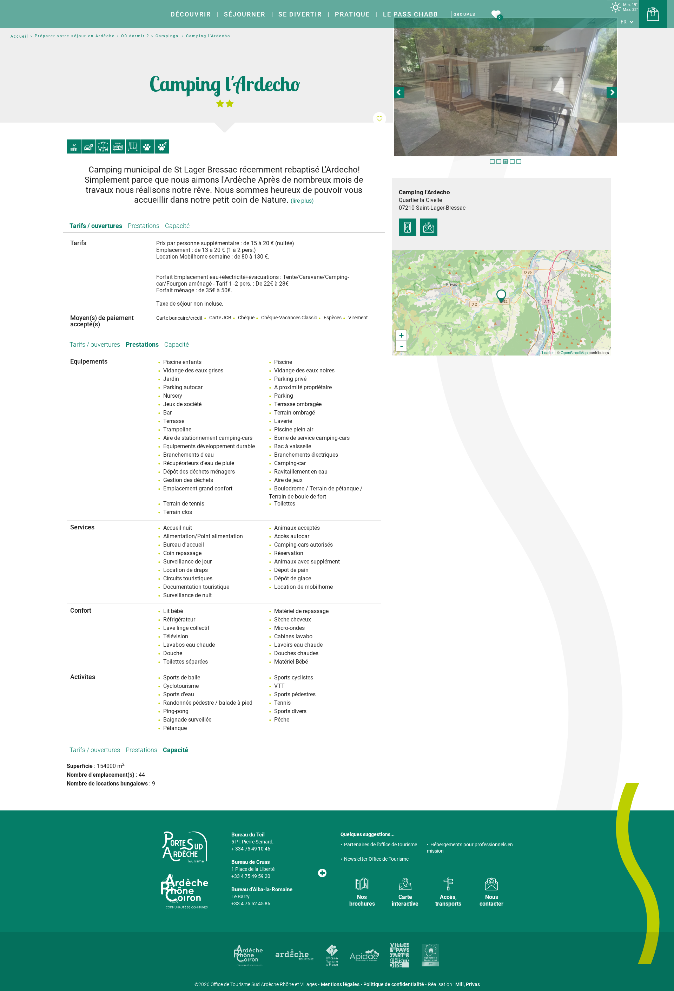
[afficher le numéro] (407, 227)
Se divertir (300, 14)
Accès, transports (448, 900)
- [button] (401, 346)
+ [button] (401, 335)
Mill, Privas (467, 984)
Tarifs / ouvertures (96, 225)
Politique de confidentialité (393, 984)
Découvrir (191, 14)
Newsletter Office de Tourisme (376, 859)
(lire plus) (302, 200)
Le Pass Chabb (410, 14)
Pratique (352, 14)
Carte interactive (405, 900)
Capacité (177, 225)
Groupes (465, 14)
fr (624, 21)
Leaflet (548, 352)
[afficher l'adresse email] (428, 227)
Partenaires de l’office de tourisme (380, 844)
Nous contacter (491, 900)
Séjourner (244, 14)
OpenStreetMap (574, 352)
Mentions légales (340, 984)
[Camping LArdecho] (505, 87)
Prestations (143, 225)
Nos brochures (362, 900)
